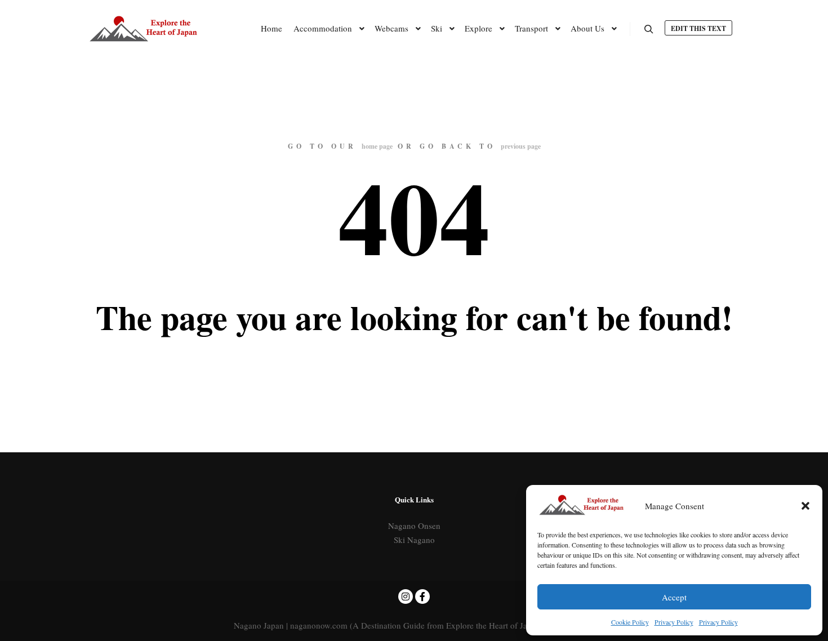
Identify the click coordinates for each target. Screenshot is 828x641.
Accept (674, 597)
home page (377, 146)
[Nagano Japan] (143, 28)
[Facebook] (422, 596)
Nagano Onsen (414, 525)
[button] (805, 505)
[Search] (649, 29)
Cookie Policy (630, 621)
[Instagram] (405, 596)
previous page (521, 146)
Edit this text (698, 28)
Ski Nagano (414, 539)
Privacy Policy (674, 621)
